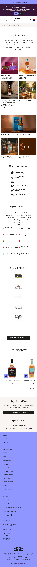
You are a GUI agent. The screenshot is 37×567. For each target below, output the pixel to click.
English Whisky (27, 241)
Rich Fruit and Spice (20, 190)
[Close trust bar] (35, 2)
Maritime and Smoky (20, 177)
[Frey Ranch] (18, 297)
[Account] (6, 19)
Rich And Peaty (20, 194)
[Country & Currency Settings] (34, 19)
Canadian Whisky (11, 247)
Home (3, 29)
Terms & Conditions (8, 489)
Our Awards (6, 446)
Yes (16, 13)
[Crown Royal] (18, 287)
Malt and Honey (20, 186)
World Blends (26, 253)
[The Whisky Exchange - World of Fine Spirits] (18, 19)
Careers (5, 456)
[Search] (3, 25)
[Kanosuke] (18, 308)
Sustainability (6, 453)
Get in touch (11, 428)
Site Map (5, 464)
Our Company (7, 439)
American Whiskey (8, 228)
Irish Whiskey (26, 228)
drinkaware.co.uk (22, 563)
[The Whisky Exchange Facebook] (4, 525)
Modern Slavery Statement (10, 500)
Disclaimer (6, 503)
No (21, 13)
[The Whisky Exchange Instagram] (11, 525)
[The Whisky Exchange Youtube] (14, 525)
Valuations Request (8, 481)
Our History (6, 442)
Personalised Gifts (7, 471)
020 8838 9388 (27, 428)
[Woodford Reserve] (18, 328)
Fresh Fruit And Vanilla (19, 172)
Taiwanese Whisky (25, 247)
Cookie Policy (6, 496)
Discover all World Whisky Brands (18, 338)
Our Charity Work (8, 449)
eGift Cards (6, 467)
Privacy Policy (7, 493)
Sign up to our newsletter (18, 412)
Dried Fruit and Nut (19, 181)
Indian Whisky (10, 241)
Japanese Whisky (11, 234)
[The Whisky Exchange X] (8, 525)
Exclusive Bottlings (8, 474)
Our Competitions (8, 478)
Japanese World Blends (27, 235)
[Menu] (3, 19)
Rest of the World (11, 253)
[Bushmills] (18, 277)
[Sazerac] (18, 318)
